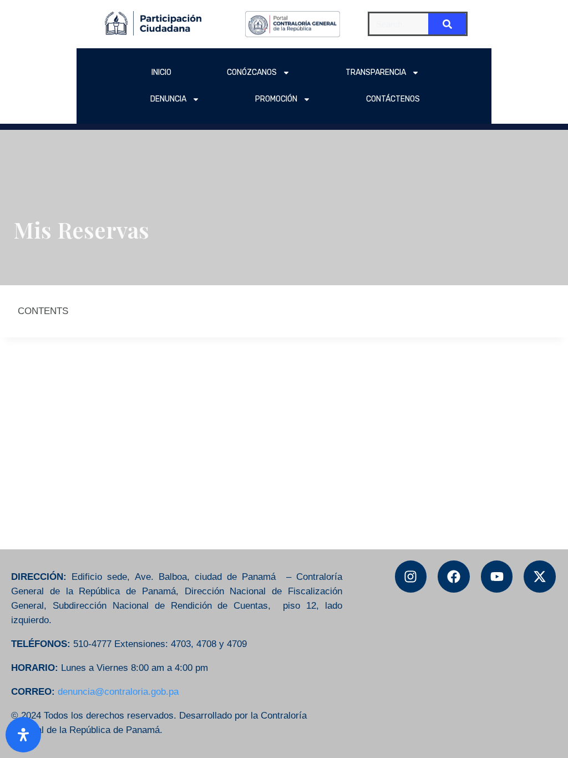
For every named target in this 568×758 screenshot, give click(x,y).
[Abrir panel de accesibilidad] (23, 734)
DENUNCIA (168, 99)
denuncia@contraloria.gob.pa (118, 691)
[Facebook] (454, 576)
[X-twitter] (540, 576)
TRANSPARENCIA (376, 72)
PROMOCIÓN (276, 99)
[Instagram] (411, 576)
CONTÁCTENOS (393, 99)
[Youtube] (497, 576)
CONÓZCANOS (252, 72)
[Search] (447, 23)
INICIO (161, 72)
